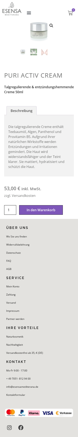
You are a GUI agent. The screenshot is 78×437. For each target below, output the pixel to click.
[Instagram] (9, 427)
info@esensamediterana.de (22, 387)
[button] (29, 12)
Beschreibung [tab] (21, 110)
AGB (8, 269)
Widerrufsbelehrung (18, 244)
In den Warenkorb (41, 210)
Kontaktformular (15, 395)
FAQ (8, 261)
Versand (11, 302)
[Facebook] (21, 427)
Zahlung (11, 294)
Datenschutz (13, 253)
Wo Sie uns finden (16, 236)
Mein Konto (12, 286)
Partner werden (15, 319)
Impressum (12, 311)
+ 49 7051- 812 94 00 (18, 378)
